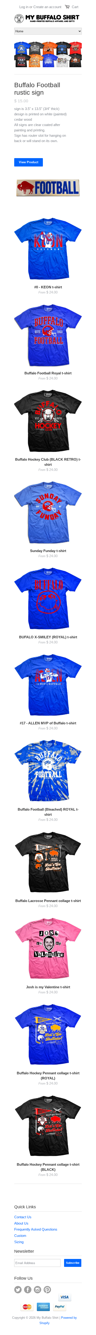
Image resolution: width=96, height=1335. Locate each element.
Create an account (47, 7)
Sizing (19, 1242)
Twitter (18, 1289)
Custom (20, 1236)
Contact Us (22, 1217)
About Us (21, 1223)
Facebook (27, 1289)
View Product (28, 162)
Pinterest (47, 1289)
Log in (23, 7)
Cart (75, 7)
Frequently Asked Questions (35, 1229)
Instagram (37, 1289)
